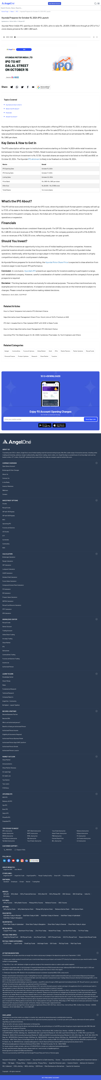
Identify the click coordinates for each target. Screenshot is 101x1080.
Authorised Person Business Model (12, 738)
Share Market (44, 356)
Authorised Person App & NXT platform (14, 742)
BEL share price (56, 841)
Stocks (4, 503)
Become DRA (6, 718)
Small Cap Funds (29, 943)
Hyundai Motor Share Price (56, 262)
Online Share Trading (8, 634)
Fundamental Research (9, 689)
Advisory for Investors (87, 1063)
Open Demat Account (54, 3)
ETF (3, 536)
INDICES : (5, 891)
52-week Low (6, 776)
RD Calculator (6, 593)
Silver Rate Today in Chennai (57, 924)
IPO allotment (34, 159)
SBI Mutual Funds (26, 937)
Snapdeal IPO (6, 821)
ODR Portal (39, 1066)
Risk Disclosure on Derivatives (54, 1066)
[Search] (95, 3)
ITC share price (81, 836)
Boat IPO (5, 809)
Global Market (41, 351)
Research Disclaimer (9, 1060)
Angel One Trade (19, 875)
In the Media (5, 482)
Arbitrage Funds (42, 943)
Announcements (7, 764)
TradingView (36, 881)
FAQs (4, 1063)
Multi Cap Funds (76, 943)
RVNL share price (32, 836)
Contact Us (5, 478)
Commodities (16, 351)
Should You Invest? (11, 116)
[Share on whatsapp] (17, 87)
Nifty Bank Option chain (25, 909)
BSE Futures (63, 903)
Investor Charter (72, 1063)
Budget (7, 351)
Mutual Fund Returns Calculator (11, 605)
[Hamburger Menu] (98, 3)
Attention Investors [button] (10, 953)
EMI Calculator (6, 613)
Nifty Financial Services (28, 894)
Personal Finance (10, 356)
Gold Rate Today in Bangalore (12, 918)
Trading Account (7, 630)
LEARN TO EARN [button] (7, 674)
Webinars (5, 490)
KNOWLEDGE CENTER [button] (9, 619)
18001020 (9, 849)
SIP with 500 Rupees (8, 515)
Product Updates (23, 356)
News (4, 685)
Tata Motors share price (9, 838)
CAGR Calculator (7, 573)
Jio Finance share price (83, 838)
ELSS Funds (7, 943)
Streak (22, 881)
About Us (5, 474)
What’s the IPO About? (12, 109)
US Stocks (5, 531)
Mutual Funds (90, 351)
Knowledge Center (7, 677)
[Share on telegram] (11, 87)
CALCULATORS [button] (7, 554)
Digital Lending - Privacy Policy (37, 1063)
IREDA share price (7, 836)
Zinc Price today (40, 930)
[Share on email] (33, 87)
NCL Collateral (7, 1066)
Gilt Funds (53, 943)
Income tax (5, 662)
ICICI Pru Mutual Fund (70, 937)
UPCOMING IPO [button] (7, 794)
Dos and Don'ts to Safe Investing (43, 1060)
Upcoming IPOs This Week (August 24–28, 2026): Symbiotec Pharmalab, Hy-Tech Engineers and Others (42, 335)
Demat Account (7, 626)
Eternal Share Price (58, 838)
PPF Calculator (7, 609)
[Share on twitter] (22, 87)
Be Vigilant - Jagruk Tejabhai (11, 705)
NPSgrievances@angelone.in (11, 1044)
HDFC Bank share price (34, 831)
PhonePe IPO (6, 817)
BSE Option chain (77, 909)
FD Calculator (6, 589)
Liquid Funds (18, 943)
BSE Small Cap (77, 894)
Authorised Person (8, 666)
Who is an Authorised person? (11, 722)
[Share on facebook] (28, 87)
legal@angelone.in (53, 1048)
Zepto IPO (5, 813)
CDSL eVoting (18, 1066)
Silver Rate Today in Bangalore (35, 924)
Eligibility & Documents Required (12, 734)
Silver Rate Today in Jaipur (77, 924)
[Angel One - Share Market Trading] (8, 3)
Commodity (5, 544)
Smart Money (6, 681)
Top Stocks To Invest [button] (10, 828)
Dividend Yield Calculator (9, 577)
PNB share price (56, 836)
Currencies (5, 539)
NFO (3, 519)
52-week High (6, 772)
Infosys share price (82, 833)
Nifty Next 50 (42, 894)
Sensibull (6, 881)
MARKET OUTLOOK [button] (8, 757)
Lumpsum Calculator (8, 569)
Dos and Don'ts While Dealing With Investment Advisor (79, 1060)
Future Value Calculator (9, 581)
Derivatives (5, 650)
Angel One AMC (7, 869)
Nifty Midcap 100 (54, 894)
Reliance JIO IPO (7, 801)
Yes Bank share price (8, 841)
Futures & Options (28, 351)
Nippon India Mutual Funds (87, 937)
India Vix (87, 894)
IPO (3, 646)
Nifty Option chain (9, 909)
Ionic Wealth (18, 869)
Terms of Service (50, 1053)
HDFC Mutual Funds (54, 937)
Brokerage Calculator (8, 557)
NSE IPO (4, 797)
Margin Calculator (7, 561)
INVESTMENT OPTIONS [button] (10, 500)
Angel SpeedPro (31, 875)
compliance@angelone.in (31, 1042)
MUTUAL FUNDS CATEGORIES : (12, 941)
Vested (28, 881)
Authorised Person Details (10, 746)
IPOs (56, 351)
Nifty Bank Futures (20, 903)
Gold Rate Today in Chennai (50, 915)
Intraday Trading (7, 638)
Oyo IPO (4, 805)
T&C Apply (11, 1063)
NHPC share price (32, 833)
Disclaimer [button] (6, 1015)
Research (34, 356)
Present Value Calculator (9, 597)
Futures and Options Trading (11, 658)
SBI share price (31, 838)
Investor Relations (7, 486)
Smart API (57, 875)
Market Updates (78, 351)
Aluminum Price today (26, 930)
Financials (9, 113)
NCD (3, 548)
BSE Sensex (67, 894)
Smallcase (14, 881)
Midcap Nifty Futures (36, 903)
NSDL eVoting (29, 1066)
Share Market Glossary (9, 768)
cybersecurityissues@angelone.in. (59, 1046)
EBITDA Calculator (7, 601)
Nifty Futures (7, 903)
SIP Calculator (6, 565)
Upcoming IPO (6, 523)
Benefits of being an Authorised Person (14, 726)
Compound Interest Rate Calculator (13, 585)
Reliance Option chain (62, 909)
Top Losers (5, 784)
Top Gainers (6, 780)
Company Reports (7, 697)
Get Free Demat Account (50, 1077)
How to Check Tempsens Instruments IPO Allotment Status (26, 311)
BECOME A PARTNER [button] (9, 711)
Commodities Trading (8, 654)
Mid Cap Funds (63, 943)
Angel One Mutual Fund (10, 937)
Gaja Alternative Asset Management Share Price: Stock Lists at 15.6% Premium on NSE (36, 317)
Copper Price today (9, 930)
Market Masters (65, 351)
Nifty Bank (14, 894)
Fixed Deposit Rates (69, 875)
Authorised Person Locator (10, 750)
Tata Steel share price (58, 831)
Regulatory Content (24, 1060)
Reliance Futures (50, 903)
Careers (4, 494)
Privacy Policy (38, 1053)
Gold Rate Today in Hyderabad (70, 915)
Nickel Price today (55, 930)
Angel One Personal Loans (57, 1063)
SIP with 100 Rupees (8, 511)
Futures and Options (8, 528)
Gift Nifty (6, 896)
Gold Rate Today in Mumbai (12, 915)
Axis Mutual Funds (40, 937)
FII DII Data (5, 788)
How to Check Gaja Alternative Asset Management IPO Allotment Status (31, 329)
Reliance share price (83, 831)
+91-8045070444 (35, 1046)
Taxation (54, 356)
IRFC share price (7, 831)
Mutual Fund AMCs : (9, 935)
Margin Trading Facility (45, 875)
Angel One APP (7, 875)
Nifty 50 (6, 894)
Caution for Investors (73, 1066)
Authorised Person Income (10, 730)
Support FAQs (21, 849)
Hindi (50, 351)
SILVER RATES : (7, 922)
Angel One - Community (9, 701)
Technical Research (8, 693)
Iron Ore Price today (69, 930)
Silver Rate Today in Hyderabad (13, 924)
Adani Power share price (59, 833)
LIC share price (81, 841)
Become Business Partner (10, 714)
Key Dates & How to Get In (14, 105)
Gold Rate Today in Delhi (31, 915)
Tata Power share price (34, 841)
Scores (58, 1060)
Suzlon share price (7, 833)
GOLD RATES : (7, 913)
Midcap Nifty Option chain (44, 909)
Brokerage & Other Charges (10, 470)
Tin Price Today (83, 930)
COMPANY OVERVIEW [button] (9, 463)
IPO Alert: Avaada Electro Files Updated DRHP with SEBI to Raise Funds (31, 323)
